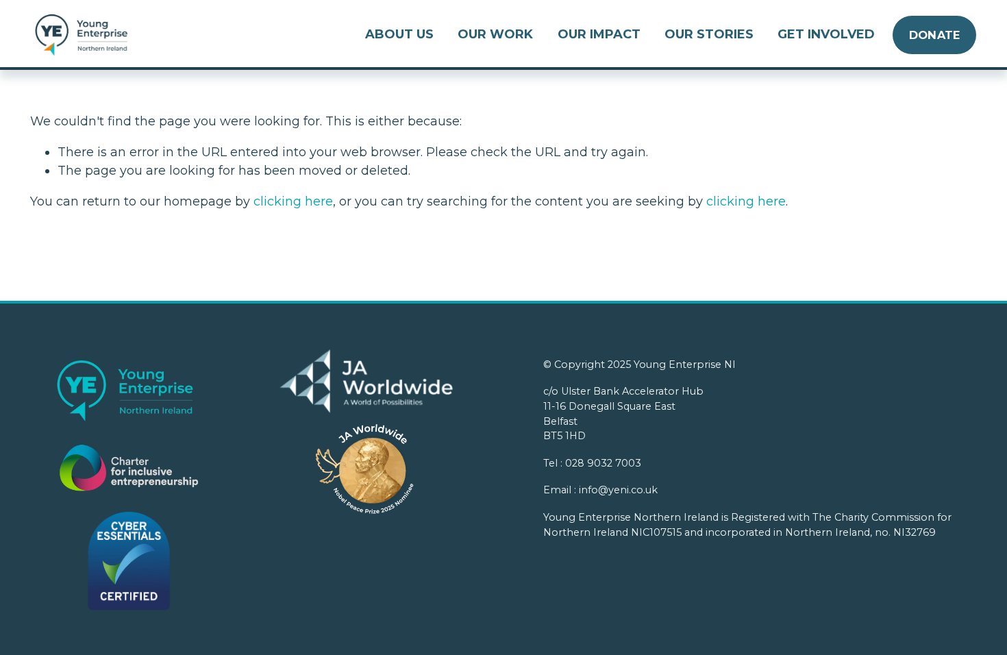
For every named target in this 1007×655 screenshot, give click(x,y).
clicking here (293, 201)
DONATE (934, 35)
